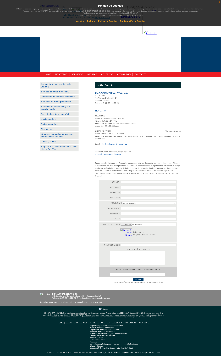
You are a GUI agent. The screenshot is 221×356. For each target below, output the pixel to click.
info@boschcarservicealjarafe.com (115, 144)
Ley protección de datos (154, 282)
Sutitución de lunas (50, 124)
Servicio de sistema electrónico (56, 114)
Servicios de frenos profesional (56, 101)
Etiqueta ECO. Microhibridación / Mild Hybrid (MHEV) (111, 348)
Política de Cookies (132, 352)
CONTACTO (140, 74)
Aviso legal (102, 352)
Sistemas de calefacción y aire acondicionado (108, 334)
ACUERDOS (107, 74)
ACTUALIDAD (124, 74)
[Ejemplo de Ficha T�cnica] (126, 241)
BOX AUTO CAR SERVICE (76, 323)
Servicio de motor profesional (55, 92)
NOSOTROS (61, 74)
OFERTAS (92, 74)
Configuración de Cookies (150, 352)
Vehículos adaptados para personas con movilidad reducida (58, 135)
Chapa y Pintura (48, 141)
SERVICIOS (77, 74)
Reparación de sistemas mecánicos (58, 97)
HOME (48, 74)
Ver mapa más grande (173, 131)
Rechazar (91, 21)
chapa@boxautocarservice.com (108, 154)
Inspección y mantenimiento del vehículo (106, 325)
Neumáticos (46, 129)
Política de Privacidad (116, 352)
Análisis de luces (49, 119)
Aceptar (80, 21)
